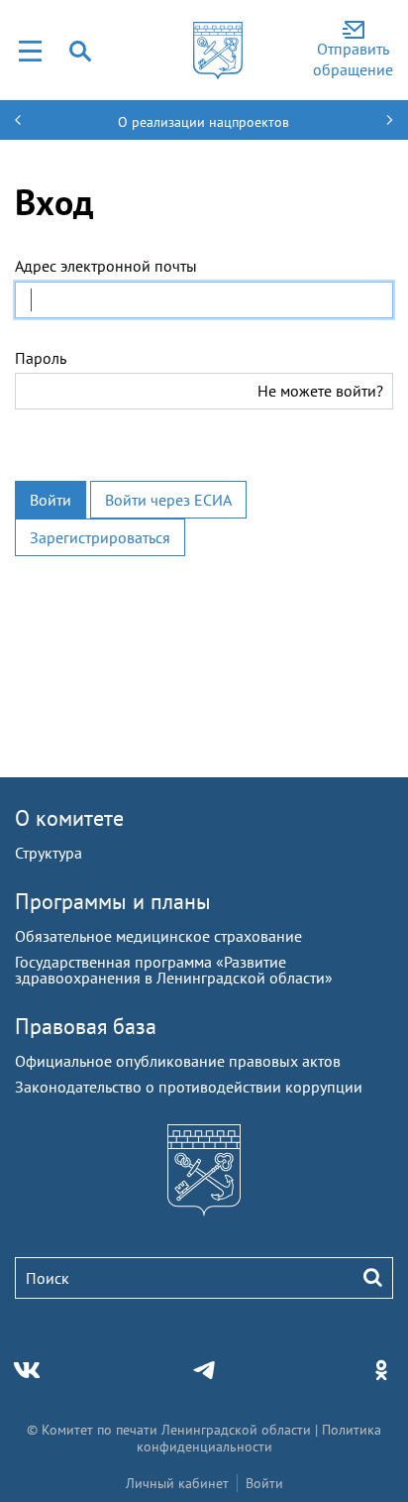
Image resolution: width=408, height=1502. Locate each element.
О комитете (69, 818)
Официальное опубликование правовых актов (178, 1061)
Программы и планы (113, 901)
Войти (50, 500)
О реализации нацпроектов (203, 122)
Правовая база (85, 1026)
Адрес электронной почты (106, 266)
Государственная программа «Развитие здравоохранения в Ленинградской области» (174, 969)
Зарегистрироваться (100, 537)
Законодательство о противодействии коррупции (188, 1087)
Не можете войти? (320, 391)
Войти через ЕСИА (168, 500)
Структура (48, 853)
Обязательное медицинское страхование (158, 936)
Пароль (40, 358)
